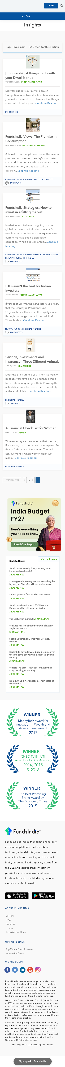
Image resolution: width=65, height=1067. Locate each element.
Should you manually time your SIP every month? (29, 640)
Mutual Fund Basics (20, 33)
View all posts (49, 559)
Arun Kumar (41, 619)
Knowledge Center (15, 953)
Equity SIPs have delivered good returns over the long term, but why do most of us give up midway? (32, 655)
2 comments (15, 183)
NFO (10, 42)
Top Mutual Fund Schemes (19, 949)
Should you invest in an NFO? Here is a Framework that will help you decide (28, 606)
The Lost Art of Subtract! (21, 619)
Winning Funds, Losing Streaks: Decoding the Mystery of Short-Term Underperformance (32, 582)
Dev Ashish (24, 366)
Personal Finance (19, 45)
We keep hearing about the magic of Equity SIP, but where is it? (31, 627)
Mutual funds (24, 179)
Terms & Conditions (16, 932)
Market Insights (18, 49)
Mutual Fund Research (22, 36)
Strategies (28, 258)
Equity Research (18, 39)
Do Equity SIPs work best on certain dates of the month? (31, 682)
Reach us (10, 924)
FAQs (8, 920)
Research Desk (13, 258)
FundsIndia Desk (31, 82)
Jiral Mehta (16, 575)
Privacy (9, 928)
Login (51, 5)
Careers (10, 916)
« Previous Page (12, 480)
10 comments (16, 403)
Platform (14, 52)
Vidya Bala (27, 217)
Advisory (10, 179)
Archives (13, 55)
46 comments (16, 332)
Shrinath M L (17, 632)
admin (23, 433)
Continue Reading (46, 103)
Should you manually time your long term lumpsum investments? (29, 569)
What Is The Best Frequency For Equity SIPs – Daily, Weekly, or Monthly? (31, 669)
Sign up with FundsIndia (32, 1061)
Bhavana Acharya (33, 146)
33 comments (16, 261)
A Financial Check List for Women (30, 428)
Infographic (11, 112)
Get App (26, 16)
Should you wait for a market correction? (29, 595)
